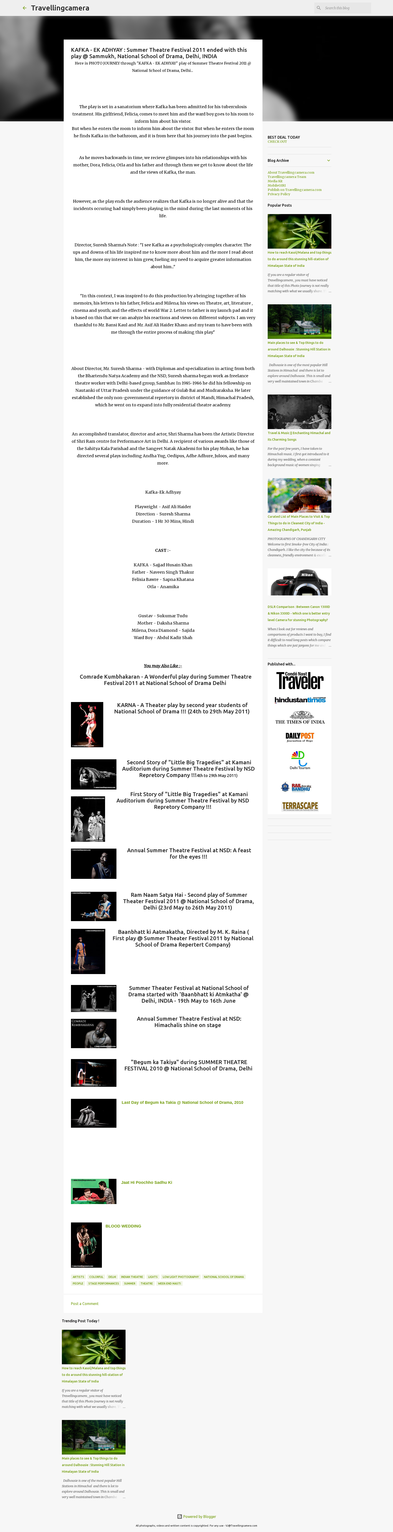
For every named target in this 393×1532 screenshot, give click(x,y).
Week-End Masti (169, 1283)
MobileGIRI (277, 185)
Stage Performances (103, 1283)
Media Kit (275, 181)
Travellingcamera (60, 8)
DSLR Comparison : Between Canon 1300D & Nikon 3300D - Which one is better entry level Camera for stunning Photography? (299, 613)
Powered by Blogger (199, 1517)
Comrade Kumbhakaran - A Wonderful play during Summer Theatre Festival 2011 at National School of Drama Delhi (166, 680)
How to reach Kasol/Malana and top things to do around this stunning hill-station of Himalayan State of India (94, 1374)
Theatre (147, 1283)
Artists (78, 1276)
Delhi (112, 1276)
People (78, 1283)
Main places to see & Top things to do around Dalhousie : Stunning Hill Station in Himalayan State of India (93, 1465)
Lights (153, 1276)
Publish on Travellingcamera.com (295, 190)
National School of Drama (224, 1276)
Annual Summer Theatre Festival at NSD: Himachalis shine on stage (189, 1022)
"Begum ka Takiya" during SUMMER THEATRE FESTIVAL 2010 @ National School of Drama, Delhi (188, 1065)
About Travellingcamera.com (291, 172)
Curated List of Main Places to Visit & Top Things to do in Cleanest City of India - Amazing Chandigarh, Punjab (299, 523)
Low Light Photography (181, 1276)
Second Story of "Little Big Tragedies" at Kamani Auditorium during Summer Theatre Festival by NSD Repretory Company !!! (188, 768)
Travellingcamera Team (287, 177)
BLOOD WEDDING (123, 1226)
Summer (129, 1283)
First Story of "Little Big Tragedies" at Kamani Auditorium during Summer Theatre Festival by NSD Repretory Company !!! (182, 800)
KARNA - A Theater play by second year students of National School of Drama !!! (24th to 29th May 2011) (182, 708)
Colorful (96, 1276)
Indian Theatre (132, 1276)
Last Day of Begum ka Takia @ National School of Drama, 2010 (182, 1102)
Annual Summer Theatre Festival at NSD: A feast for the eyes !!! (189, 853)
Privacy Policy (279, 194)
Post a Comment (84, 1304)
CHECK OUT (277, 142)
